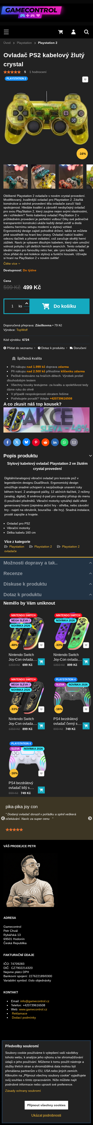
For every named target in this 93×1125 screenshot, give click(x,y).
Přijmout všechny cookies (46, 1105)
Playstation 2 (43, 546)
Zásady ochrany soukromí (23, 1090)
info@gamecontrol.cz (34, 1001)
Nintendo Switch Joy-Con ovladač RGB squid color (66, 659)
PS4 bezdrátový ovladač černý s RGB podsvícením (67, 723)
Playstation (17, 546)
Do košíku (65, 306)
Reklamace (19, 1013)
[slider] (12, 72)
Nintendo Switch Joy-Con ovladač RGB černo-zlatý (22, 723)
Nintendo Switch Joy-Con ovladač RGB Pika (22, 659)
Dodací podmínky (24, 1017)
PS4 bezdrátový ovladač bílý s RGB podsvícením (23, 787)
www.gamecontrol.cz (33, 1009)
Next (90, 818)
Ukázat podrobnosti (46, 1115)
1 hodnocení (37, 72)
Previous (3, 818)
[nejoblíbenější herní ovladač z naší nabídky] (46, 431)
